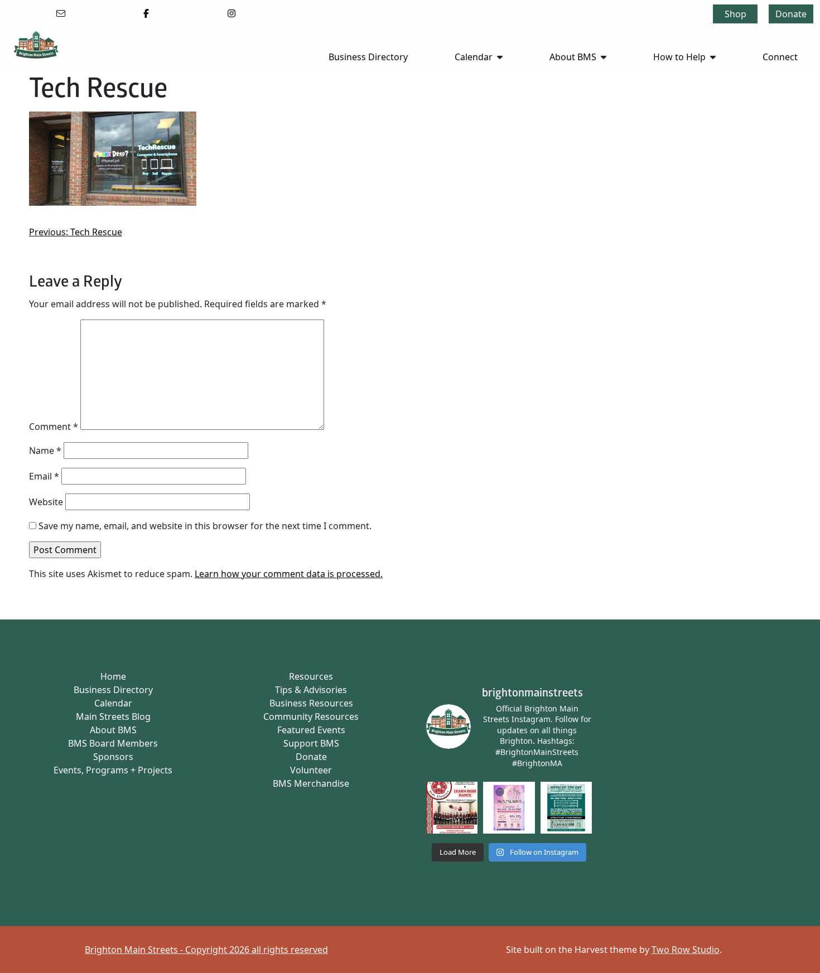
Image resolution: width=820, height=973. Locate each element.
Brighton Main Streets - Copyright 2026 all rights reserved (206, 949)
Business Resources (311, 703)
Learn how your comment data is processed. (289, 574)
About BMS (572, 57)
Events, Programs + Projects (113, 770)
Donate (791, 14)
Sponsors (113, 757)
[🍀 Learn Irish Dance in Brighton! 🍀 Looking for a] (452, 808)
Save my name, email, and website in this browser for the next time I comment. (205, 526)
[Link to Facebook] (146, 13)
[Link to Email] (60, 13)
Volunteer (311, 770)
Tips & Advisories (311, 690)
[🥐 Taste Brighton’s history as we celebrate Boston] (566, 808)
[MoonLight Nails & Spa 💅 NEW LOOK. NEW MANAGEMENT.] (509, 808)
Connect (780, 57)
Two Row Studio (686, 949)
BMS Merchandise (311, 783)
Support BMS (311, 743)
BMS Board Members (113, 743)
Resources (311, 676)
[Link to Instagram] (231, 13)
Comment (53, 426)
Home (113, 676)
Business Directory (368, 57)
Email (44, 476)
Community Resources (311, 716)
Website (46, 502)
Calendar (474, 57)
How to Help (679, 57)
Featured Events (311, 730)
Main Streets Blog (113, 716)
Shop (735, 14)
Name (45, 450)
